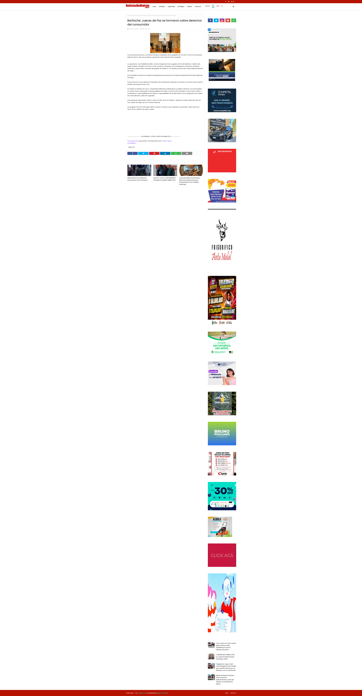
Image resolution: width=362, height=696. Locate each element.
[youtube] (227, 20)
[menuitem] (214, 6)
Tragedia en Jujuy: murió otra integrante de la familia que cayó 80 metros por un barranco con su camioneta (226, 667)
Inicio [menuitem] (154, 6)
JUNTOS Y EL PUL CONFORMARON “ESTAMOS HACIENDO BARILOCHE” (164, 179)
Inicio (128, 15)
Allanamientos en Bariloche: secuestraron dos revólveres (137, 179)
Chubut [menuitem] (189, 6)
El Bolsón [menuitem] (162, 6)
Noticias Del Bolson (133, 29)
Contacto (233, 693)
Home (226, 693)
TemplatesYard (142, 693)
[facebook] (226, 1)
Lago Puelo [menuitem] (171, 6)
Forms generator (132, 141)
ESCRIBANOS (131, 143)
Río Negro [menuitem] (181, 6)
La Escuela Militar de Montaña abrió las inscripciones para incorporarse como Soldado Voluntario (189, 181)
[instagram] (232, 1)
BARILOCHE (134, 15)
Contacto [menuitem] (198, 6)
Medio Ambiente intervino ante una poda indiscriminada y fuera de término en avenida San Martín (225, 679)
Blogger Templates (162, 693)
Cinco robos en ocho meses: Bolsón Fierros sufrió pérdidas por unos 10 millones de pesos (226, 646)
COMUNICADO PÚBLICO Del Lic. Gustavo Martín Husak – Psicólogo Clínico (225, 657)
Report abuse (167, 141)
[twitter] (229, 1)
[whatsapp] (233, 20)
